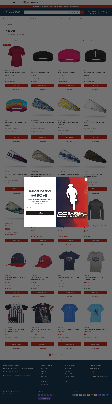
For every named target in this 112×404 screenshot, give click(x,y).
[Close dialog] (85, 179)
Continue (40, 213)
